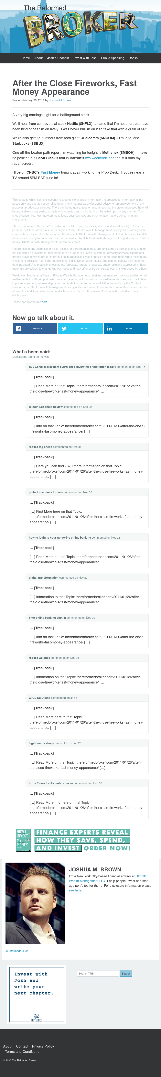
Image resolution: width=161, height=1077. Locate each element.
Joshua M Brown (60, 100)
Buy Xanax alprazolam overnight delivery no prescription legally (72, 367)
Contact (22, 1046)
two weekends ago (99, 157)
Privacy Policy (43, 1046)
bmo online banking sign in (47, 617)
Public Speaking (112, 57)
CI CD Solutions (39, 698)
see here (75, 890)
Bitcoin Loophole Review (46, 407)
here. (45, 302)
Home (25, 57)
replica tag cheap (40, 447)
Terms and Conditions (22, 1051)
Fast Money (50, 172)
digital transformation (44, 577)
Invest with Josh (85, 57)
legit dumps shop (41, 743)
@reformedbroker (16, 951)
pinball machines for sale (46, 492)
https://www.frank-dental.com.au (51, 783)
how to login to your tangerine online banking (60, 537)
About (38, 57)
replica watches (39, 658)
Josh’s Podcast (58, 57)
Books (133, 57)
